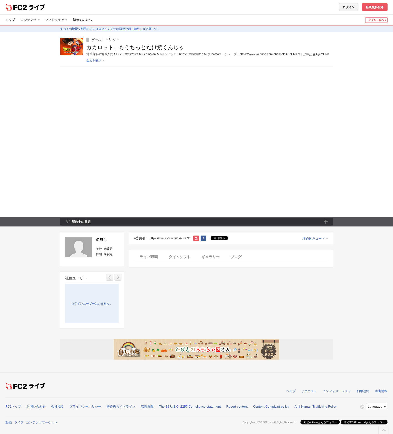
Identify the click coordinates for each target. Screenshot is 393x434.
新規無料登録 (375, 7)
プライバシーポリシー (85, 406)
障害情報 (381, 391)
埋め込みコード (313, 238)
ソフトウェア (54, 20)
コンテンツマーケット (42, 422)
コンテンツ (28, 20)
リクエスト (309, 391)
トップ (10, 20)
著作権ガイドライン (121, 406)
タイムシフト (180, 257)
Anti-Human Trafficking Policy (316, 406)
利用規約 (363, 391)
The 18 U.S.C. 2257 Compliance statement (190, 406)
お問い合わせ (36, 406)
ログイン (349, 7)
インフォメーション (336, 391)
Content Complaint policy (271, 406)
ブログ (236, 257)
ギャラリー (211, 257)
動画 (8, 422)
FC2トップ (13, 406)
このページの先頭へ (383, 430)
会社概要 (57, 406)
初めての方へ (82, 20)
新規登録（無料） (131, 28)
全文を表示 (93, 60)
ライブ (19, 422)
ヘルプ (291, 391)
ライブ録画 (149, 257)
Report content (237, 406)
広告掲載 (147, 406)
